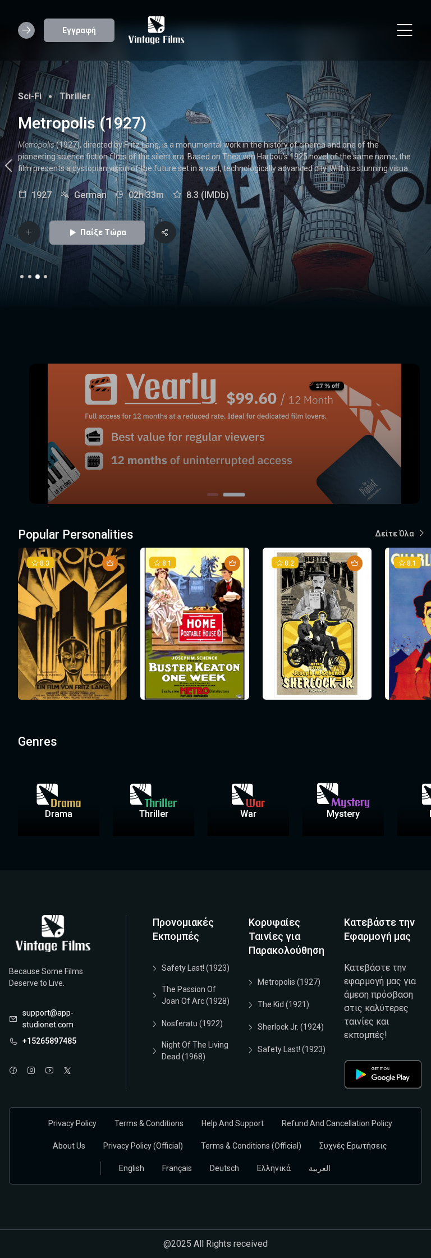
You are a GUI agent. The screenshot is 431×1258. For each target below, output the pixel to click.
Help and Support (232, 1123)
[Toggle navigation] (404, 30)
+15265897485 (49, 1040)
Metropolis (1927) (289, 981)
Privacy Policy (72, 1123)
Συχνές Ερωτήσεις (353, 1145)
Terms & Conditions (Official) (251, 1145)
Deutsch (224, 1168)
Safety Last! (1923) (196, 967)
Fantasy (34, 96)
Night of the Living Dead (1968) (195, 1050)
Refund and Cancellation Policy (337, 1123)
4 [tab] (45, 276)
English (131, 1168)
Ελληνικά (274, 1168)
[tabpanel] (215, 167)
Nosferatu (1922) (192, 1023)
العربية (320, 1168)
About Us (69, 1145)
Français (177, 1168)
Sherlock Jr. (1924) (291, 1026)
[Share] (165, 232)
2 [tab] (29, 276)
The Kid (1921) (283, 1004)
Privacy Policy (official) (143, 1145)
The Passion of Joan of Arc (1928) (196, 995)
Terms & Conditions (149, 1123)
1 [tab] (22, 276)
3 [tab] (37, 276)
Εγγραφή (79, 30)
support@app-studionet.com (48, 1018)
